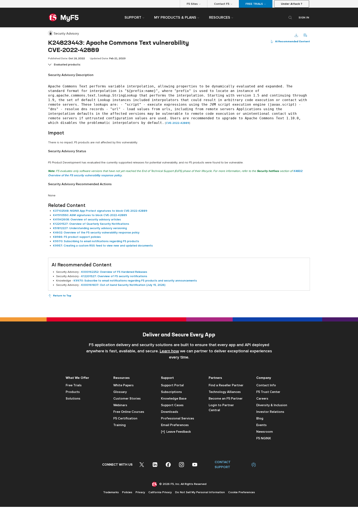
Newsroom (264, 432)
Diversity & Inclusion (271, 405)
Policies (127, 492)
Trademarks (111, 492)
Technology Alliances (225, 392)
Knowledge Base (173, 398)
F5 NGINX (263, 438)
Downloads (169, 412)
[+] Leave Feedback (176, 432)
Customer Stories (127, 398)
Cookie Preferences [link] (241, 492)
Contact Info (266, 385)
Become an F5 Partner (226, 398)
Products (73, 392)
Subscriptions (171, 392)
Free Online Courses (128, 412)
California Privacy (160, 492)
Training (119, 425)
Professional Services (177, 418)
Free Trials (74, 385)
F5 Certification (125, 418)
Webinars (120, 405)
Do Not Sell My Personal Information (200, 492)
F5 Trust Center (268, 392)
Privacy (140, 492)
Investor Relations (270, 412)
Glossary (120, 392)
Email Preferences (175, 425)
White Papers (123, 385)
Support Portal (172, 385)
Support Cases (172, 405)
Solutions (73, 398)
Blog (259, 418)
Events (261, 425)
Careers (262, 398)
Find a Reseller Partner (226, 385)
